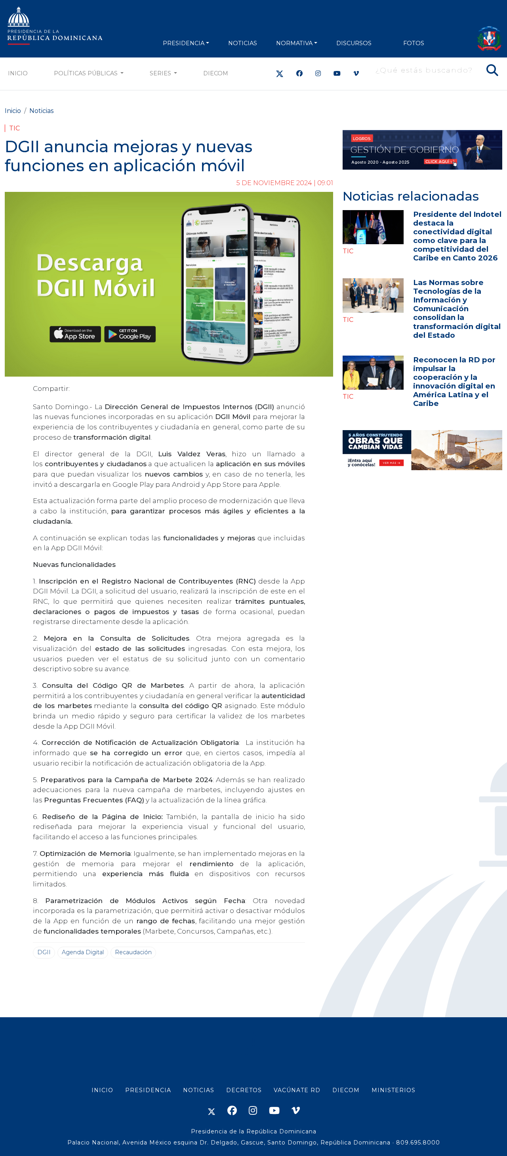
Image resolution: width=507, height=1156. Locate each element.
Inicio (18, 73)
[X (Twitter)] (280, 73)
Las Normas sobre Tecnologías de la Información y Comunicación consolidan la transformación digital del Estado (457, 308)
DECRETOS (244, 1090)
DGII (44, 952)
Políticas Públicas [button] (86, 73)
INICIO (102, 1090)
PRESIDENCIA (183, 43)
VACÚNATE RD (297, 1090)
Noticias (41, 111)
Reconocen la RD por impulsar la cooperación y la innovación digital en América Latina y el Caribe (454, 381)
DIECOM (215, 73)
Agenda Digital (83, 952)
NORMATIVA (294, 43)
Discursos (354, 43)
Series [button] (161, 73)
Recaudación (133, 952)
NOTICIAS (242, 43)
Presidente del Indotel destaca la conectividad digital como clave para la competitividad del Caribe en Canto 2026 (457, 236)
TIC (14, 128)
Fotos (413, 43)
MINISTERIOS (394, 1090)
